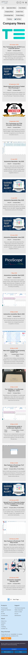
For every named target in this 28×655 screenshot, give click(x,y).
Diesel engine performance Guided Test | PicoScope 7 (14, 87)
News (2, 625)
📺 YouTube (18, 19)
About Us (3, 621)
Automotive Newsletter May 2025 (14, 200)
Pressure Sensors (6, 610)
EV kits (3, 613)
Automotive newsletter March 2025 (14, 314)
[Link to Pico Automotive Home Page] (4, 2)
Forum (16, 613)
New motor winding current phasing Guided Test (14, 351)
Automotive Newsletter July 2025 (14, 161)
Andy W (9, 50)
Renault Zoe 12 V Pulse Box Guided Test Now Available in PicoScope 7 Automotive (14, 504)
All (3, 7)
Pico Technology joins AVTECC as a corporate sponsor (14, 47)
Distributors (18, 615)
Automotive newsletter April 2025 (14, 275)
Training (9, 19)
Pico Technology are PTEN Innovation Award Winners (14, 124)
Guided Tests (19, 11)
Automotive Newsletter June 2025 (14, 237)
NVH (2, 611)
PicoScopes (4, 608)
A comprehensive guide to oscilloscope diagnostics (14, 427)
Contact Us (4, 628)
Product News (19, 15)
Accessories (4, 615)
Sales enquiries (19, 610)
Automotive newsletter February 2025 (14, 580)
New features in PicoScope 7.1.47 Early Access (14, 465)
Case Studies (22, 7)
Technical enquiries (20, 608)
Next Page (17, 599)
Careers (3, 623)
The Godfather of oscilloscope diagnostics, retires (14, 390)
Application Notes (11, 7)
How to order (18, 611)
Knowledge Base (9, 15)
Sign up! (6, 638)
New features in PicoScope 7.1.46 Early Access (14, 541)
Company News (9, 11)
